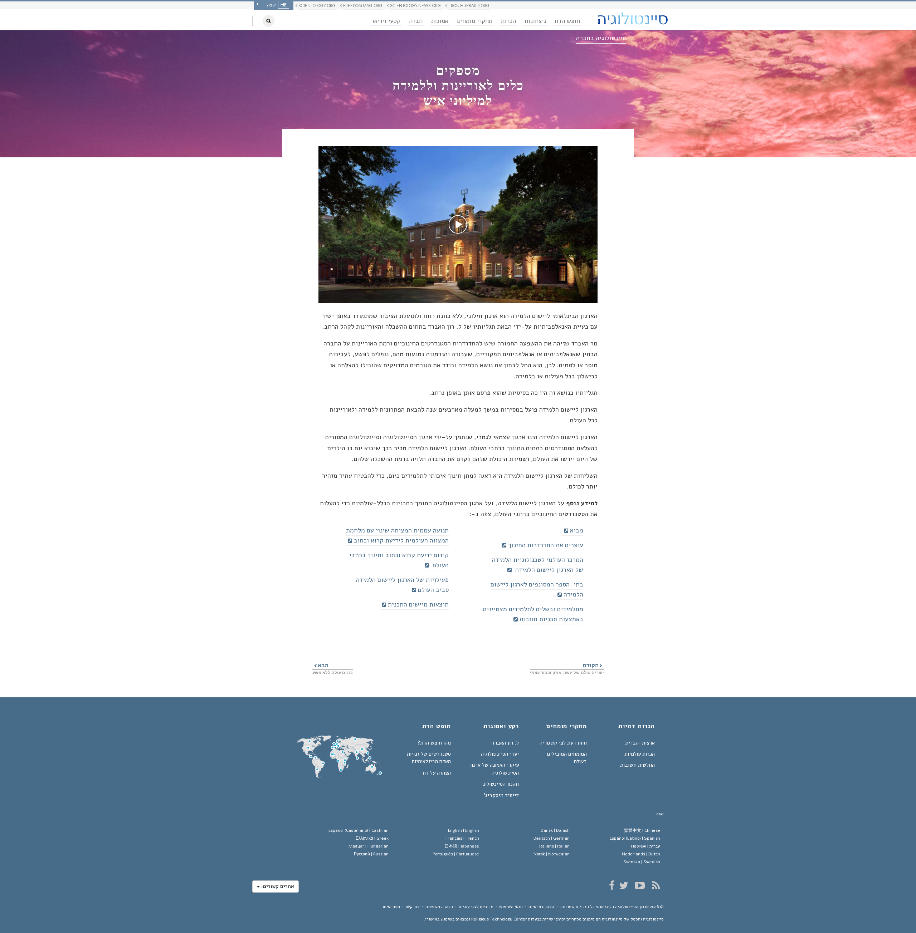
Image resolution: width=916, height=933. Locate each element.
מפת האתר (391, 906)
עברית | (645, 846)
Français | (462, 838)
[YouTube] (639, 885)
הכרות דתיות (636, 726)
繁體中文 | (642, 830)
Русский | (371, 854)
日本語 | (461, 846)
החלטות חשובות (637, 765)
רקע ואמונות (501, 726)
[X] (623, 885)
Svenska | (641, 862)
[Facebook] (611, 885)
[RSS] (655, 885)
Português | (456, 854)
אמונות (439, 21)
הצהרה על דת (437, 772)
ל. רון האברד (505, 742)
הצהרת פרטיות (541, 906)
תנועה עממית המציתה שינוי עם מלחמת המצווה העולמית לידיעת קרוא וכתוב (397, 535)
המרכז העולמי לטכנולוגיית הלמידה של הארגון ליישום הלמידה (537, 564)
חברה (416, 21)
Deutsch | (551, 838)
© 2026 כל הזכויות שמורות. (612, 906)
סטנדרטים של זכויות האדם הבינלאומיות (429, 757)
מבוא (576, 530)
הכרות (508, 21)
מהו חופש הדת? (434, 742)
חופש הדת (567, 21)
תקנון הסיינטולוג (501, 783)
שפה (660, 814)
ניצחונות (535, 21)
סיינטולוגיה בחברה (601, 38)
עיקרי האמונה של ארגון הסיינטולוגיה (494, 768)
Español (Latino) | (635, 838)
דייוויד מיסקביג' (501, 795)
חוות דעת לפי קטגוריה (563, 742)
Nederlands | (641, 854)
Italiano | (554, 846)
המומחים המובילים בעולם (567, 757)
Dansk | (555, 830)
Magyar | (369, 846)
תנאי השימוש (511, 906)
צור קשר (412, 906)
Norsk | (551, 854)
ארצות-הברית (640, 742)
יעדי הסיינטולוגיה (500, 753)
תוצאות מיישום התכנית (418, 604)
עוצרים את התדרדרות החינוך (545, 545)
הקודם (593, 665)
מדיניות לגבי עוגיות (476, 906)
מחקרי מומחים (474, 21)
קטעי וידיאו (386, 21)
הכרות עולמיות (639, 753)
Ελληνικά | (372, 838)
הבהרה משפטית (439, 906)
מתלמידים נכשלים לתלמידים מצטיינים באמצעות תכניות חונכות (533, 614)
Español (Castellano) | (358, 830)
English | (463, 830)
